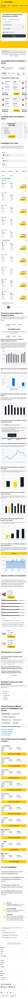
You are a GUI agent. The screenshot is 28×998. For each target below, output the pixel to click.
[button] (2, 2)
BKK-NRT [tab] (20, 324)
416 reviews (9, 594)
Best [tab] (9, 73)
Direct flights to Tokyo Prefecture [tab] (9, 716)
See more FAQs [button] (14, 675)
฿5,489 (15, 16)
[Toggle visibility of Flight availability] (14, 389)
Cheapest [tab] (4, 73)
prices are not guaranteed (6, 928)
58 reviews (9, 634)
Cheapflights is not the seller (8, 932)
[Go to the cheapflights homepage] (9, 2)
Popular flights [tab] (15, 722)
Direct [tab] (13, 73)
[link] (11, 136)
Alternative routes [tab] (6, 713)
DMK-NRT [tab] (14, 324)
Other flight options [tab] (6, 722)
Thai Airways (10, 591)
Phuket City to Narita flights (7, 729)
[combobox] (15, 155)
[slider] (26, 167)
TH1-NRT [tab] (8, 324)
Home (8, 942)
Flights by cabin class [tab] (6, 719)
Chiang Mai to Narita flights (7, 731)
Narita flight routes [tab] (17, 719)
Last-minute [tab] (18, 74)
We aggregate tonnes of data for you (10, 935)
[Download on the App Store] (11, 987)
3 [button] (13, 307)
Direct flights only (8, 21)
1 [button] (8, 307)
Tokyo (18, 942)
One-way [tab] (24, 74)
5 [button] (19, 307)
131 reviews (9, 644)
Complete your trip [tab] (16, 713)
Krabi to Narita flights (5, 734)
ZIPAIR (8, 630)
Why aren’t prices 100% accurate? (9, 937)
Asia (11, 942)
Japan (15, 942)
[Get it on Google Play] (4, 987)
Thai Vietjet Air (10, 640)
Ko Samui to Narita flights (6, 733)
